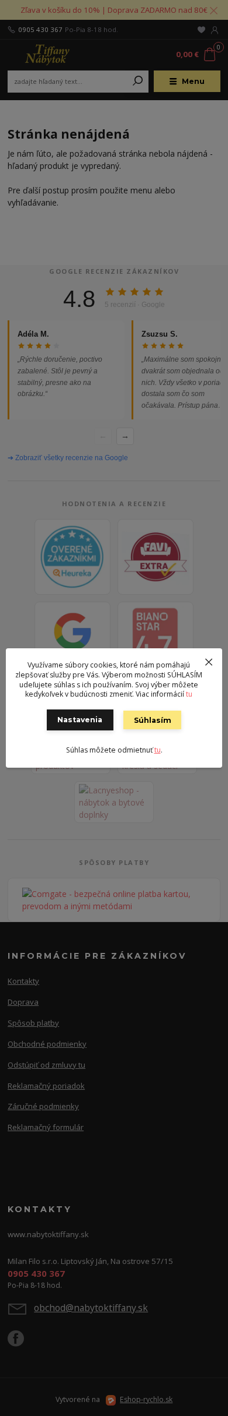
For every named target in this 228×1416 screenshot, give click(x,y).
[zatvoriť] (208, 660)
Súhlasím (152, 720)
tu (189, 694)
